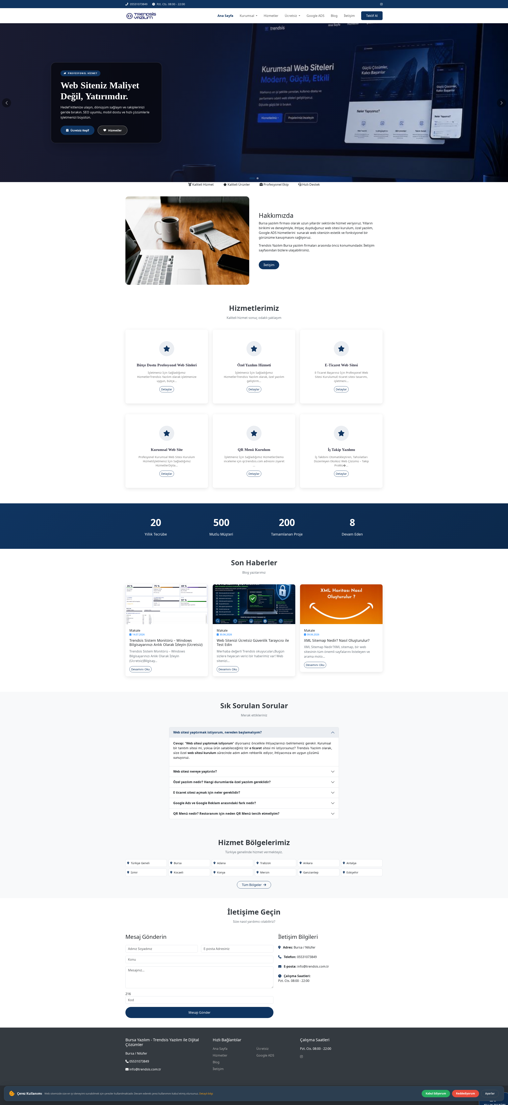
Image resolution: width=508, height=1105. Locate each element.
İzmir (134, 872)
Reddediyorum (465, 1093)
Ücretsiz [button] (291, 16)
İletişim (349, 16)
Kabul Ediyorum (436, 1093)
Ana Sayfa (225, 16)
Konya (221, 872)
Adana (221, 863)
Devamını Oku (140, 669)
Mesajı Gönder (200, 1012)
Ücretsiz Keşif (79, 128)
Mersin (264, 872)
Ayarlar (490, 1093)
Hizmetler (271, 16)
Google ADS (315, 16)
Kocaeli (178, 872)
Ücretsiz (262, 1048)
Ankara (308, 863)
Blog (334, 16)
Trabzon (265, 863)
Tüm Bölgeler (252, 885)
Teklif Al (372, 16)
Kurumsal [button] (247, 16)
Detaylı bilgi (206, 1093)
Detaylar (166, 389)
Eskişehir (352, 872)
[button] (250, 178)
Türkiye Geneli (140, 863)
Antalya (351, 863)
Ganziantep (310, 872)
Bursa (178, 863)
